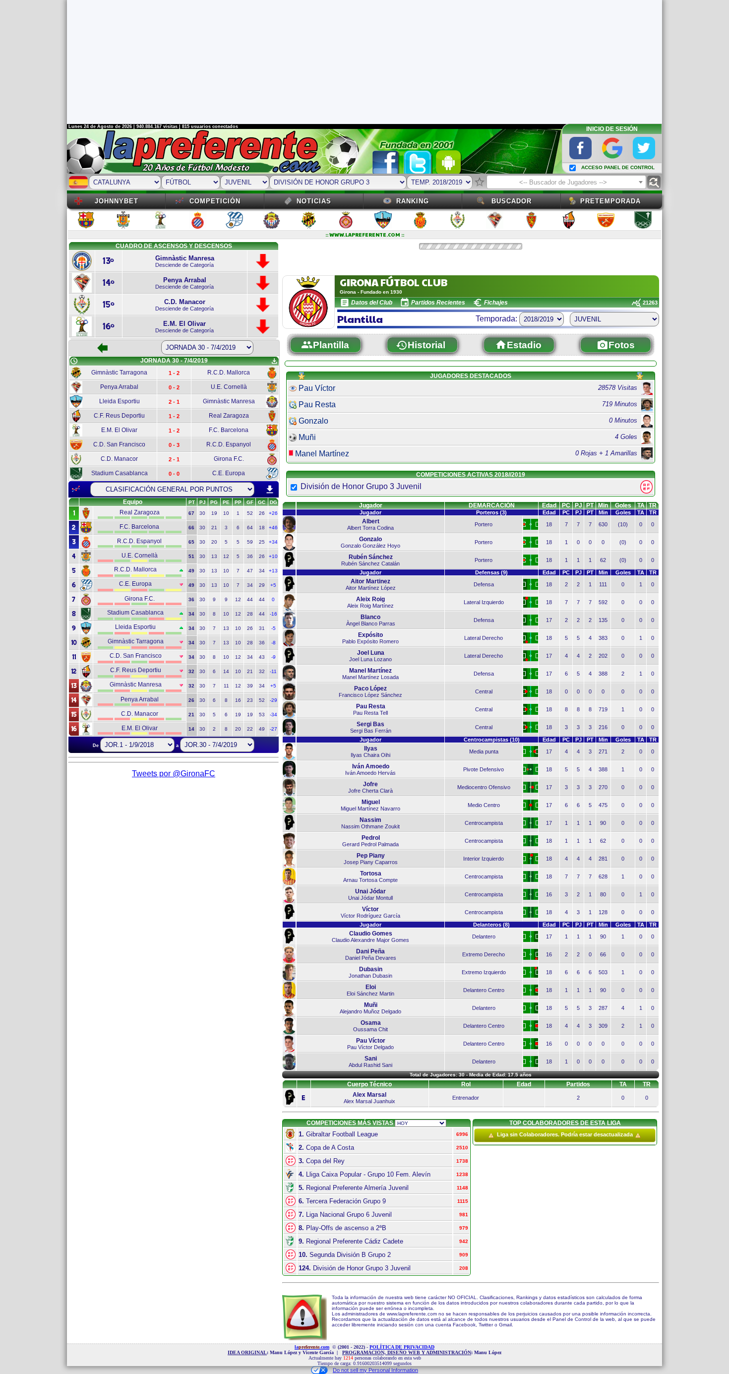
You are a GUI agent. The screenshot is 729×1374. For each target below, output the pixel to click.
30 (202, 513)
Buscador (511, 201)
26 (262, 513)
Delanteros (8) (491, 925)
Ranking (412, 201)
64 (250, 527)
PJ (578, 505)
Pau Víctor (317, 388)
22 (250, 729)
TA (641, 505)
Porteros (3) (491, 512)
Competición (215, 201)
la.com (312, 1347)
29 (262, 585)
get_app (274, 361)
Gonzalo (313, 421)
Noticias (314, 201)
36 (250, 556)
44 (250, 599)
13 (214, 556)
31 (262, 628)
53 (262, 714)
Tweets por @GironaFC (173, 773)
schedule (74, 361)
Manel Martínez (322, 453)
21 (214, 527)
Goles (623, 505)
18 (262, 527)
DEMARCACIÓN (492, 505)
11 (226, 685)
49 (262, 729)
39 (250, 685)
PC (566, 505)
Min (603, 505)
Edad (549, 505)
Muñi (307, 437)
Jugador (370, 505)
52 (250, 513)
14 (226, 671)
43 (262, 657)
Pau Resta (317, 404)
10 (226, 513)
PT (590, 505)
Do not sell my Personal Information (375, 1370)
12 (226, 556)
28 (250, 614)
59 (250, 542)
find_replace (654, 182)
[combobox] (566, 182)
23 (250, 700)
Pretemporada (610, 201)
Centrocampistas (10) (492, 740)
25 (262, 542)
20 (214, 542)
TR (653, 505)
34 (262, 570)
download (269, 489)
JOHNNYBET (116, 201)
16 (238, 700)
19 (214, 513)
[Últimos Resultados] (76, 489)
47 (250, 570)
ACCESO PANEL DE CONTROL (618, 167)
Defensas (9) (491, 572)
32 (262, 671)
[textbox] (566, 182)
